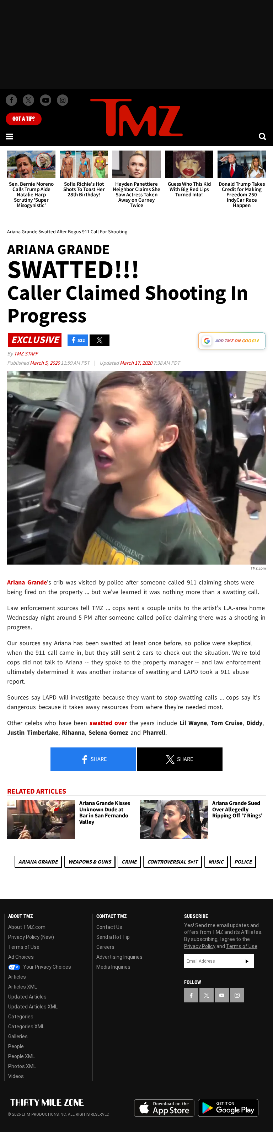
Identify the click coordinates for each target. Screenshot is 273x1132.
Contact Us (109, 927)
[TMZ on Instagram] (62, 100)
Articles (17, 977)
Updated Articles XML (33, 1006)
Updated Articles (27, 997)
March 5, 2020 (45, 362)
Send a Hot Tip (113, 937)
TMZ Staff (26, 353)
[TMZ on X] (28, 100)
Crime (129, 861)
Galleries (18, 1036)
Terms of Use (23, 947)
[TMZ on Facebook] (11, 100)
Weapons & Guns (89, 861)
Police (243, 861)
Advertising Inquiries (119, 957)
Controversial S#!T (172, 861)
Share (98, 758)
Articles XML (22, 987)
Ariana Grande (38, 861)
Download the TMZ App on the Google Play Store (228, 1108)
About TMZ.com (27, 927)
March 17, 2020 (136, 362)
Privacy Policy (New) (31, 937)
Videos (16, 1076)
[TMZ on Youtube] (45, 100)
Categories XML (26, 1026)
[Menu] (10, 136)
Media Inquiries (113, 967)
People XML (21, 1056)
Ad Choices (21, 957)
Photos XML (22, 1066)
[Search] (263, 136)
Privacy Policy (199, 946)
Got (23, 119)
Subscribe (247, 961)
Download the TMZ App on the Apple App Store (164, 1108)
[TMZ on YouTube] (222, 995)
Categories (20, 1016)
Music (216, 861)
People (16, 1046)
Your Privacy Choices (46, 967)
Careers (105, 947)
